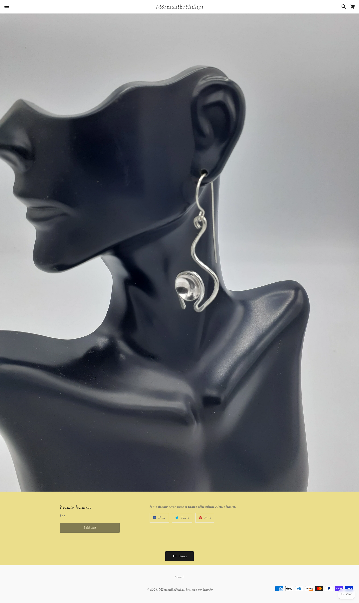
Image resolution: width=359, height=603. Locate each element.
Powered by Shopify (199, 589)
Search (179, 577)
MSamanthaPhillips (179, 7)
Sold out (90, 528)
